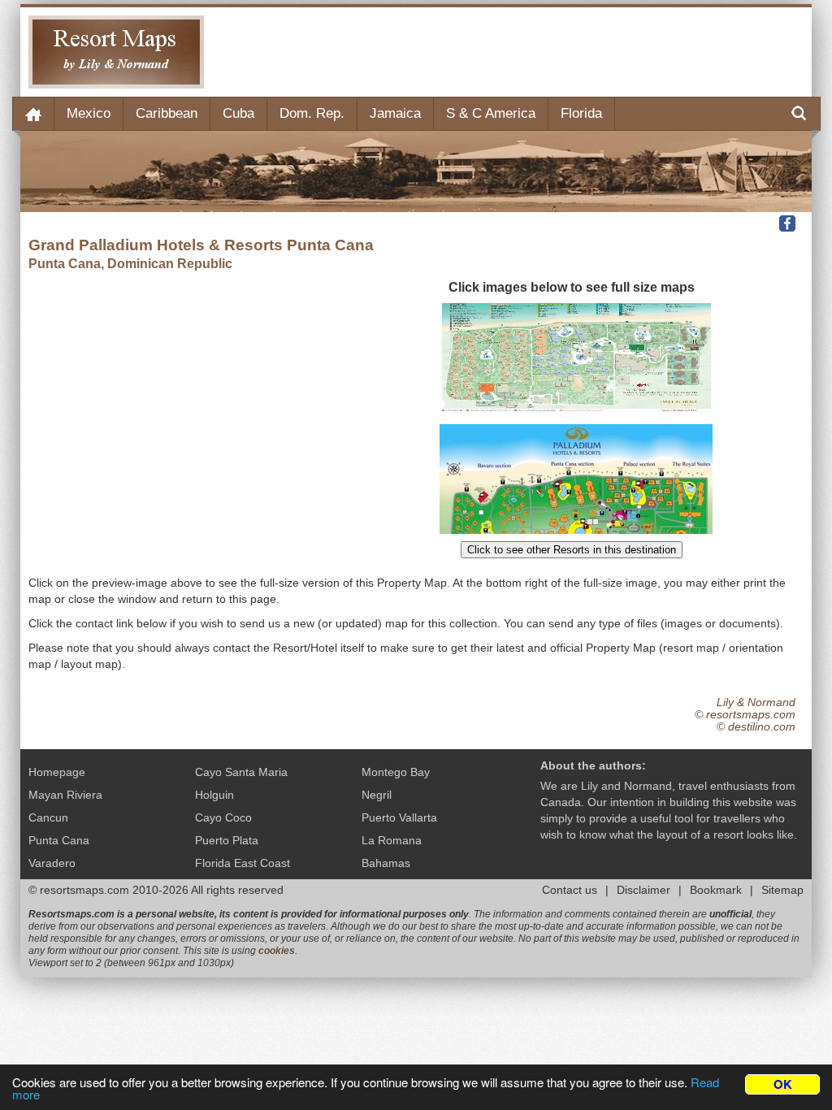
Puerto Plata (226, 840)
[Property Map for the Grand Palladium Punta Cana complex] (576, 529)
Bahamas (386, 862)
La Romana (392, 840)
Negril (377, 794)
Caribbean (166, 113)
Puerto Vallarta (399, 817)
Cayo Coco (223, 817)
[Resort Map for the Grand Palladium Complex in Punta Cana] (576, 408)
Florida (581, 113)
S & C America (490, 113)
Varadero (52, 862)
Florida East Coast (242, 862)
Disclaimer (643, 889)
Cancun (48, 817)
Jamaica (395, 113)
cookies (276, 950)
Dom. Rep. (312, 113)
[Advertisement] (508, 52)
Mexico (88, 113)
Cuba (238, 113)
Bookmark (716, 889)
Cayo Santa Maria (241, 771)
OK (783, 1084)
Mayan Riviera (65, 794)
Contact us (569, 889)
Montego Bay (396, 771)
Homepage (56, 771)
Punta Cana (58, 840)
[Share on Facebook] (789, 222)
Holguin (214, 794)
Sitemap (782, 889)
